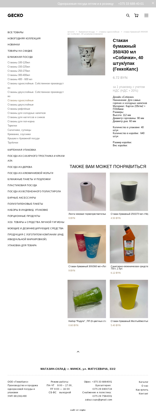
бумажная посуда (87, 32)
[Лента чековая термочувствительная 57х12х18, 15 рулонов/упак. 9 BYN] (87, 192)
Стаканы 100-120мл (19, 62)
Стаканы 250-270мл (19, 70)
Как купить (142, 389)
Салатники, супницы (19, 130)
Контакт (143, 393)
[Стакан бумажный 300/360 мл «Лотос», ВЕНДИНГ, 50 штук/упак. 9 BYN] (87, 244)
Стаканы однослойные (20, 100)
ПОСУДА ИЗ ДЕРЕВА (20, 167)
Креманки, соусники (19, 134)
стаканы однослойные (109, 32)
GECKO (15, 15)
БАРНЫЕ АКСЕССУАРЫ (22, 197)
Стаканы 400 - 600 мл (20, 79)
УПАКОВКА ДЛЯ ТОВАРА (22, 245)
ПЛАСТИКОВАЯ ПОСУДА (22, 185)
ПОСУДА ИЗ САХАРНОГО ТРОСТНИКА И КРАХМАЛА (36, 158)
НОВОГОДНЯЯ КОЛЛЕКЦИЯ (24, 38)
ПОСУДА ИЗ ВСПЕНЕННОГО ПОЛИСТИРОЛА (34, 191)
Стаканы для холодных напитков (27, 113)
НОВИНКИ (14, 44)
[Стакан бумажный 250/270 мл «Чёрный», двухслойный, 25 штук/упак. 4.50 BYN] (129, 192)
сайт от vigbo (78, 410)
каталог (71, 32)
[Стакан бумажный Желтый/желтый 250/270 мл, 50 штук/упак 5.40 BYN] (129, 299)
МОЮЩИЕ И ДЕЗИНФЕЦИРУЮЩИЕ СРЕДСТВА (36, 228)
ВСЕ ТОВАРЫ (16, 32)
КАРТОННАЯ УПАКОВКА (22, 150)
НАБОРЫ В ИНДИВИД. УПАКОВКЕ (28, 210)
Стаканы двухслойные (20, 104)
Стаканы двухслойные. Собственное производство (36, 94)
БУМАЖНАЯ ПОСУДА (20, 57)
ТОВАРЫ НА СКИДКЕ (20, 51)
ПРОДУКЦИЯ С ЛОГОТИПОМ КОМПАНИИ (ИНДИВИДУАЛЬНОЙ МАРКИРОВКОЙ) (36, 237)
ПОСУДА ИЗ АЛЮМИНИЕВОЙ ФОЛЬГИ (30, 173)
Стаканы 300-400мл (19, 75)
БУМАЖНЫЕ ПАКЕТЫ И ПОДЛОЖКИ (29, 179)
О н (144, 385)
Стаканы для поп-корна (21, 121)
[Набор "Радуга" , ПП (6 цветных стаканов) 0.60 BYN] (87, 299)
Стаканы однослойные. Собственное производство (36, 85)
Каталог (143, 382)
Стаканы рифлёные (19, 108)
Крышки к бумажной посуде (24, 138)
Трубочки (13, 142)
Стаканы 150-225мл (19, 66)
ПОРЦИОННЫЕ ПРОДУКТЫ (24, 216)
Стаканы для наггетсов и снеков (26, 117)
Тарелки (12, 125)
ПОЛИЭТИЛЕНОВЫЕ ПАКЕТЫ (25, 204)
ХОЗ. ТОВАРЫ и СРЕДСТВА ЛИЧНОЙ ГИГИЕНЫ (36, 222)
